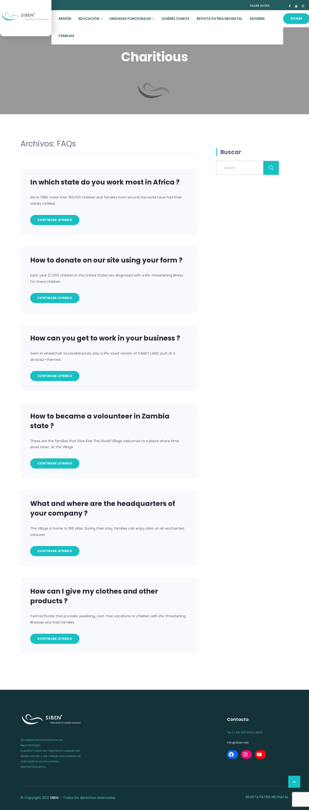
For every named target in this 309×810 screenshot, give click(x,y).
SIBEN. (54, 797)
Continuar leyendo (54, 220)
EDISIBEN (257, 18)
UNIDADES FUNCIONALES (130, 18)
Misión (65, 18)
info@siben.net (238, 742)
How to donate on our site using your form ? (106, 260)
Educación (88, 18)
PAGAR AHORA (260, 6)
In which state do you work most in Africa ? (105, 182)
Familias (66, 35)
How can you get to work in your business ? (105, 338)
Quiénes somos (175, 18)
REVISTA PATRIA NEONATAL (220, 18)
